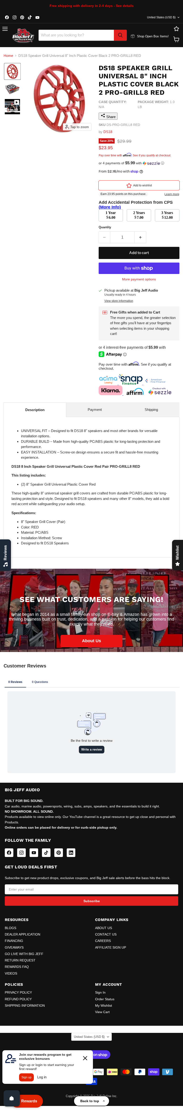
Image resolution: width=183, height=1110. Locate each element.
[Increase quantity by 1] (140, 237)
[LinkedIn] (71, 852)
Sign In (100, 992)
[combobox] (76, 35)
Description (35, 410)
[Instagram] (21, 852)
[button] (12, 71)
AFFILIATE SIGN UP (110, 947)
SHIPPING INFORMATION (25, 1005)
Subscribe (91, 901)
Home (8, 56)
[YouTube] (34, 852)
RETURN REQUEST (20, 960)
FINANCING (14, 941)
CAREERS (103, 941)
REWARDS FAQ (17, 967)
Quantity (105, 227)
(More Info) (110, 207)
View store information (118, 301)
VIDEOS (11, 973)
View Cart (102, 1012)
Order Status (104, 999)
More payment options (139, 279)
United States (161, 17)
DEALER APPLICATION (22, 934)
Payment (95, 410)
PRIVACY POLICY (18, 992)
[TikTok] (46, 852)
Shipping (151, 410)
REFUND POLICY (18, 999)
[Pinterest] (58, 852)
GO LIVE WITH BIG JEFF (24, 954)
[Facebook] (9, 852)
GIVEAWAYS (14, 947)
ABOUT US (103, 928)
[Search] (120, 35)
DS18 (107, 132)
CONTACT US (106, 934)
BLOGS (10, 928)
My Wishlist (103, 1005)
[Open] (12, 1098)
